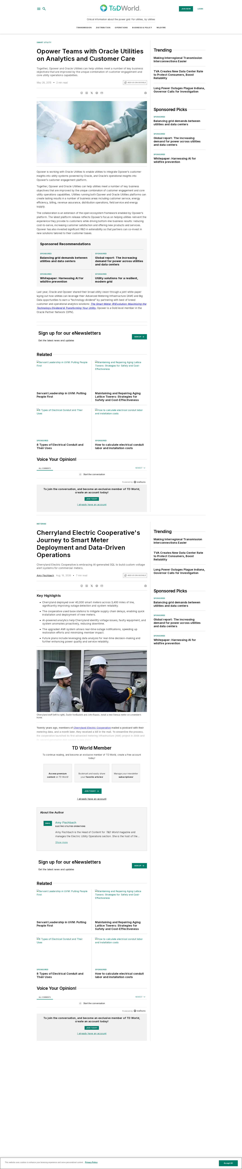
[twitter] (91, 93)
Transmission (84, 27)
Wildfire (161, 27)
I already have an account (91, 504)
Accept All (228, 1163)
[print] (145, 93)
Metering (41, 524)
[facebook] (81, 93)
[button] (39, 9)
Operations (121, 27)
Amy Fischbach (45, 575)
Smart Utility (44, 42)
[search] (44, 9)
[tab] (45, 468)
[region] (92, 475)
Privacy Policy (91, 1162)
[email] (101, 93)
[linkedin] (86, 93)
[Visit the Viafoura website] (140, 482)
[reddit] (96, 93)
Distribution (103, 27)
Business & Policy (142, 27)
